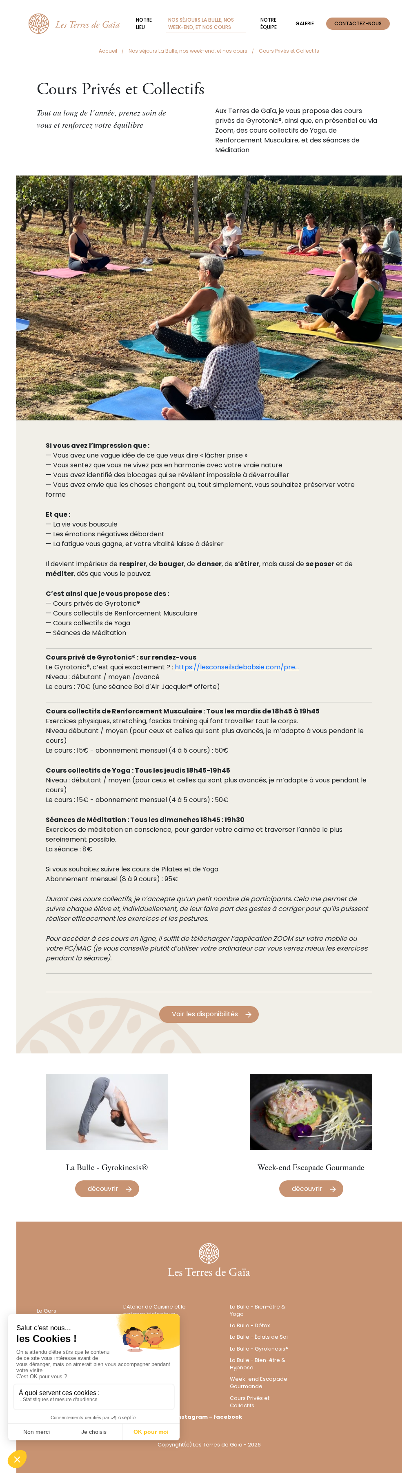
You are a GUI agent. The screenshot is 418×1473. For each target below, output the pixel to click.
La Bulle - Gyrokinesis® (259, 1349)
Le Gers (46, 1311)
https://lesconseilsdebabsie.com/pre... (237, 667)
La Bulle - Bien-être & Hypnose (257, 1363)
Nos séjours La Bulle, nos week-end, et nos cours (201, 23)
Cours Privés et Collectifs (249, 1401)
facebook (227, 1417)
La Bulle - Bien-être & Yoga (257, 1310)
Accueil (108, 50)
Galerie (305, 23)
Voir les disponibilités (205, 1014)
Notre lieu (144, 23)
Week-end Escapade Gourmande (258, 1382)
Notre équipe (268, 23)
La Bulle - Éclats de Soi (259, 1337)
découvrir (103, 1188)
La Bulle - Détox (250, 1325)
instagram (192, 1417)
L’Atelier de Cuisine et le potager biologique (154, 1310)
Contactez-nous (358, 23)
